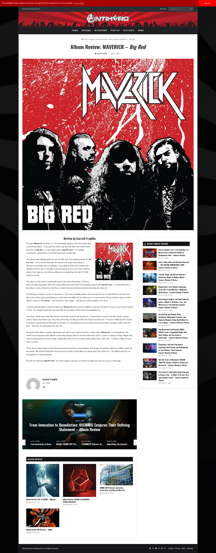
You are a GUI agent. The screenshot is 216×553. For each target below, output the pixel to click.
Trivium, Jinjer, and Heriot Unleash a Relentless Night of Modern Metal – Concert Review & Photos (172, 277)
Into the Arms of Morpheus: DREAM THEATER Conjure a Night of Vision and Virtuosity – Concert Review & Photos (173, 362)
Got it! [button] (207, 3)
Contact (171, 548)
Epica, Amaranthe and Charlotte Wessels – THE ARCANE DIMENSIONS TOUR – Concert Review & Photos (173, 265)
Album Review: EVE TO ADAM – (40, 499)
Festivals (128, 30)
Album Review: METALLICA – (39, 529)
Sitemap (190, 548)
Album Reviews (102, 39)
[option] (79, 424)
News (141, 30)
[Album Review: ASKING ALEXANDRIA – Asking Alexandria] (79, 480)
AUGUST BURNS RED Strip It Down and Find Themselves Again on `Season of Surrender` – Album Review (80, 427)
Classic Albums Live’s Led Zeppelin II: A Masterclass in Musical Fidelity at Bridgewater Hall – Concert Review (173, 252)
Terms (183, 548)
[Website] (44, 387)
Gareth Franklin (101, 53)
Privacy (177, 548)
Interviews (100, 30)
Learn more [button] (79, 3)
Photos (115, 30)
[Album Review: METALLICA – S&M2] (42, 518)
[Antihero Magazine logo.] (108, 19)
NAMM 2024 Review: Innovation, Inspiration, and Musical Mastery (112, 488)
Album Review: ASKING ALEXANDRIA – (77, 500)
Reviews (86, 30)
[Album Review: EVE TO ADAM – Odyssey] (42, 480)
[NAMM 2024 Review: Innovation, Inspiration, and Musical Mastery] (116, 474)
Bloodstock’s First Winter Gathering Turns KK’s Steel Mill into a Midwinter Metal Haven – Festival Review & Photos (173, 289)
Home (75, 30)
